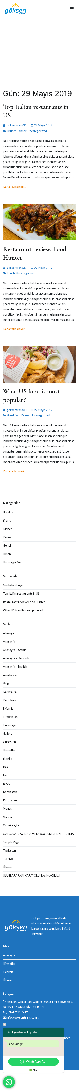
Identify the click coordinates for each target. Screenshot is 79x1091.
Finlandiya (9, 725)
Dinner (22, 131)
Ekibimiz (8, 708)
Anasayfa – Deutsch (16, 658)
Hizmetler (9, 750)
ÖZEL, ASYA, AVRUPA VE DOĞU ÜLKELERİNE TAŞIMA (38, 833)
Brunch (11, 131)
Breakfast (13, 415)
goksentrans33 (16, 125)
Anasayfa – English (15, 666)
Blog (6, 683)
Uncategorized (37, 131)
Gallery (7, 733)
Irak (5, 767)
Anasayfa (9, 641)
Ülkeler (7, 867)
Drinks (25, 415)
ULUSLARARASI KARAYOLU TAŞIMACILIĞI (31, 875)
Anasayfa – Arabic (14, 650)
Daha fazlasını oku (14, 186)
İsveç (6, 783)
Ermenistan (10, 716)
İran (5, 775)
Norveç (8, 817)
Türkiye (8, 858)
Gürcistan (9, 742)
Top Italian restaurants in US (21, 593)
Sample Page (11, 842)
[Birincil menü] (72, 9)
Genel (7, 545)
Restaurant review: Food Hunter (24, 602)
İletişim (7, 758)
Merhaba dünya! (13, 585)
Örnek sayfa (11, 825)
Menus (7, 808)
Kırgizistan (10, 800)
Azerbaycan (10, 675)
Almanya (8, 633)
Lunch (11, 273)
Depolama (9, 700)
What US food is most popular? (23, 610)
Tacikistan (9, 850)
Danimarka (10, 691)
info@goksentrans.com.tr (23, 1017)
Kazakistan (10, 792)
